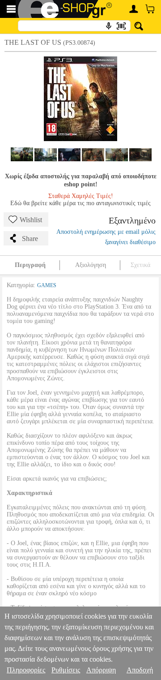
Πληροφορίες (26, 670)
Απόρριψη (101, 670)
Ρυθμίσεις (65, 670)
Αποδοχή (140, 670)
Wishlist (31, 220)
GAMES (46, 285)
